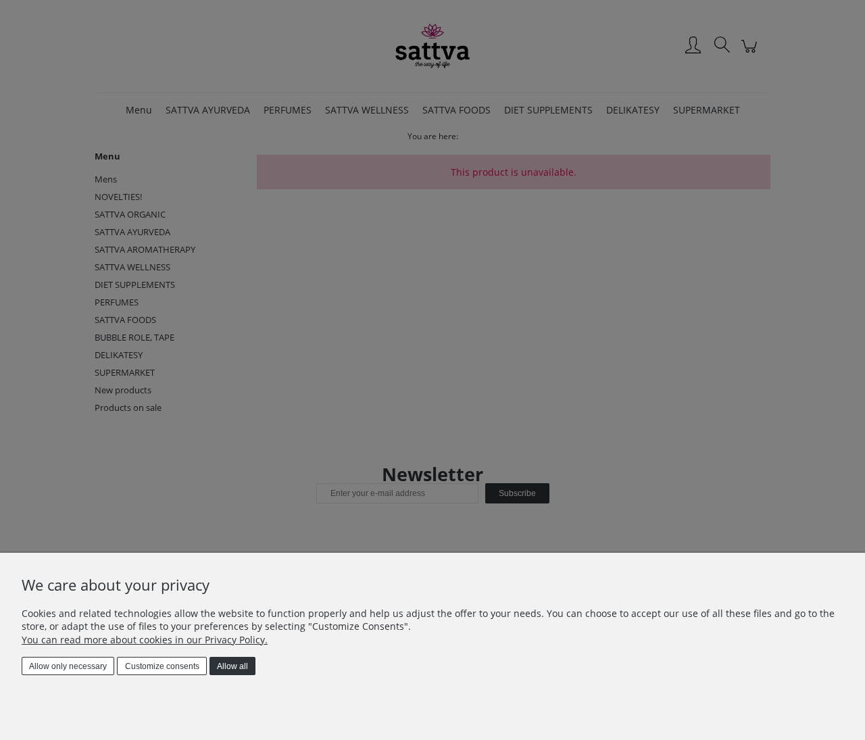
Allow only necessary (68, 666)
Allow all (232, 666)
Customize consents (162, 666)
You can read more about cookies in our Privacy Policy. (145, 639)
